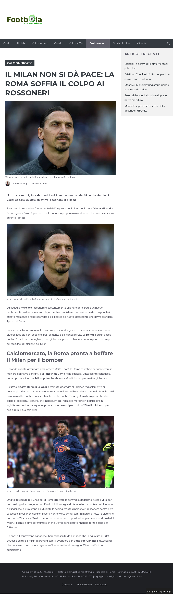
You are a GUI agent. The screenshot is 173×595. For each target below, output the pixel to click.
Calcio (6, 43)
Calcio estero (39, 43)
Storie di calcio (121, 43)
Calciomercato (98, 43)
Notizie (21, 43)
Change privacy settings (159, 591)
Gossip (58, 43)
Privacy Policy (84, 584)
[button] (168, 43)
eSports (141, 43)
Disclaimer (67, 584)
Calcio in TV (76, 43)
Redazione (101, 584)
